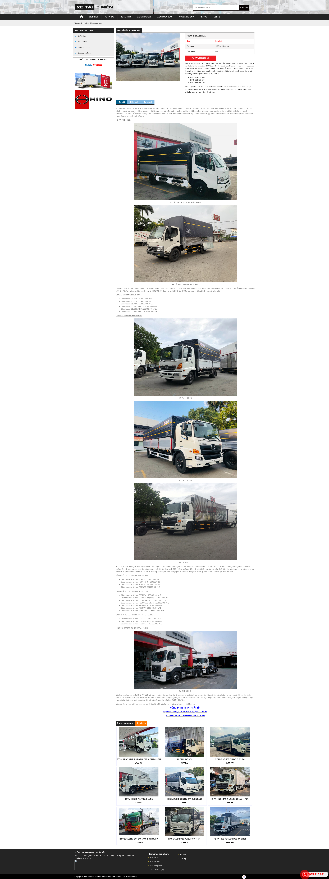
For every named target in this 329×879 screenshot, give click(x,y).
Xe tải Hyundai (144, 17)
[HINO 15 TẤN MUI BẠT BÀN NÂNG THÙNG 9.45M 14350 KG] (139, 821)
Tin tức (203, 17)
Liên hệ (217, 17)
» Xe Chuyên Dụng (157, 870)
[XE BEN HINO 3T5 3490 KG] (184, 742)
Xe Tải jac (109, 17)
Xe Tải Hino (126, 17)
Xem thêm (141, 723)
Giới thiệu (93, 17)
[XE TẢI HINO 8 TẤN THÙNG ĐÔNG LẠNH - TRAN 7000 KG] (230, 781)
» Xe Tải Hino (155, 862)
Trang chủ (78, 23)
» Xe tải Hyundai (156, 866)
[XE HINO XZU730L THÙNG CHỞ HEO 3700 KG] (230, 742)
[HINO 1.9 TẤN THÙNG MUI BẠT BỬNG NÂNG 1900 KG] (184, 781)
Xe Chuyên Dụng (164, 17)
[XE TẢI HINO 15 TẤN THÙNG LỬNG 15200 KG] (139, 781)
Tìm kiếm (244, 8)
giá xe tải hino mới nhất (93, 23)
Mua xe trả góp (186, 17)
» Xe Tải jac (154, 857)
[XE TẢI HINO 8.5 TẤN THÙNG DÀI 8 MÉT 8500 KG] (230, 821)
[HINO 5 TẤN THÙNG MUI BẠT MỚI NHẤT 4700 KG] (184, 821)
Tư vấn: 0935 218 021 (200, 58)
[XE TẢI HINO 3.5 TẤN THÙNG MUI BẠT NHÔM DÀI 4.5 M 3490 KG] (139, 742)
